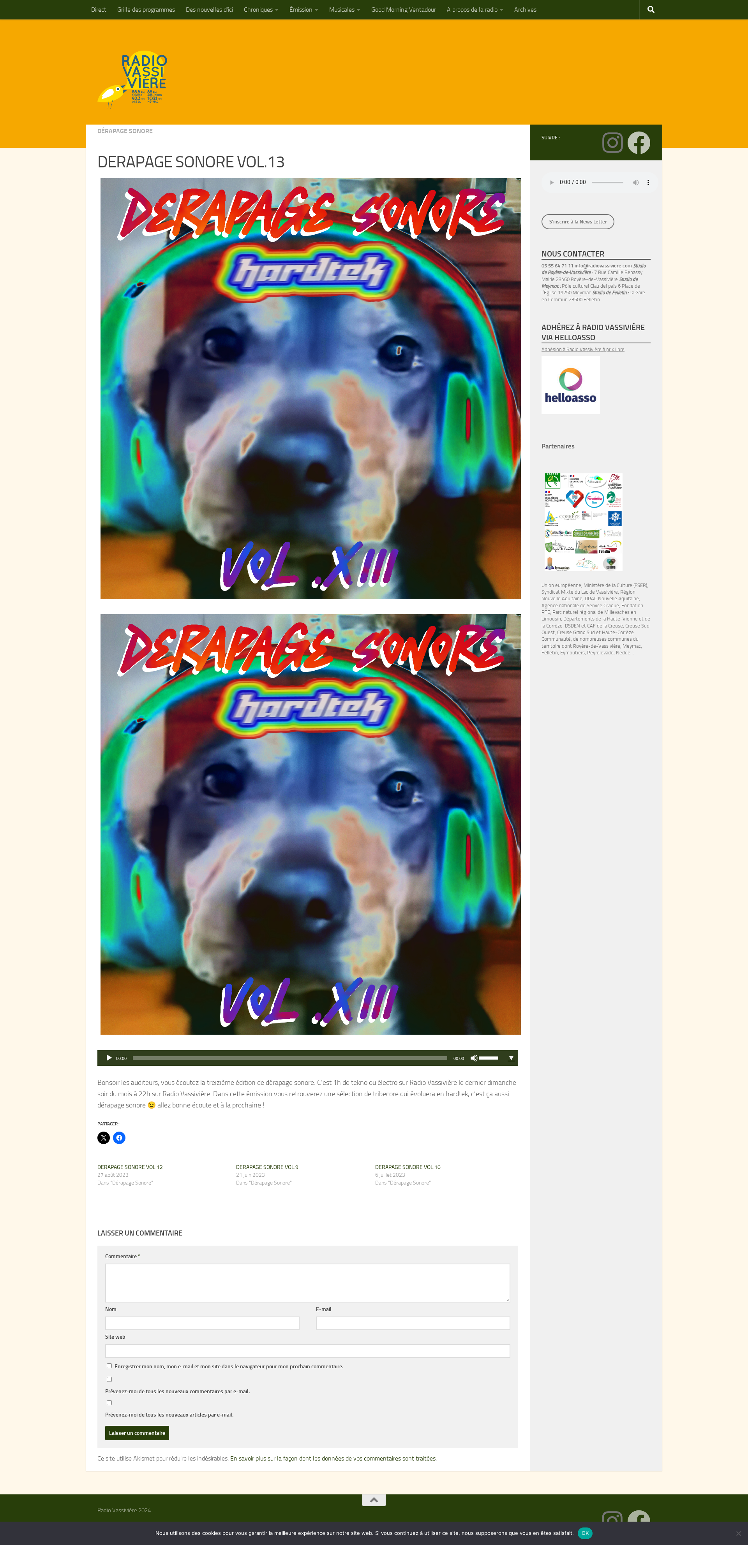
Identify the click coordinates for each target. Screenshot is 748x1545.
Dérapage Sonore (125, 131)
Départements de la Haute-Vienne (600, 619)
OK (585, 1533)
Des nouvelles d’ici (209, 9)
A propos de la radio (472, 9)
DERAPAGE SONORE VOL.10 (408, 1167)
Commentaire (122, 1256)
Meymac (632, 646)
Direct (98, 9)
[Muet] (474, 1058)
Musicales (342, 9)
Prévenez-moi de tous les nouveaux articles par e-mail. (169, 1414)
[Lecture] (109, 1058)
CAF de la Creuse (605, 626)
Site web (115, 1337)
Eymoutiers (572, 653)
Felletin (550, 653)
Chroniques (258, 9)
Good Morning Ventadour (403, 9)
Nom (110, 1309)
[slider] (490, 1057)
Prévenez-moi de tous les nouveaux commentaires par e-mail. (177, 1391)
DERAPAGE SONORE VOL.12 (130, 1167)
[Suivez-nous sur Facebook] (639, 143)
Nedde (623, 653)
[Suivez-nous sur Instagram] (612, 143)
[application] (301, 1058)
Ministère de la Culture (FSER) (615, 585)
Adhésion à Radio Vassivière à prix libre (583, 349)
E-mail (324, 1309)
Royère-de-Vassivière (596, 646)
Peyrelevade (600, 653)
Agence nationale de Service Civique (580, 605)
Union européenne (561, 585)
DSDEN (572, 626)
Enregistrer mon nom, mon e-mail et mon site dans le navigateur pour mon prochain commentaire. (229, 1366)
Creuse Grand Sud (576, 632)
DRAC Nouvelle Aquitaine (612, 598)
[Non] (738, 1533)
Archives (525, 9)
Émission (300, 9)
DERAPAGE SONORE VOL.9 (267, 1167)
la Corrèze (552, 626)
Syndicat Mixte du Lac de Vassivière (580, 592)
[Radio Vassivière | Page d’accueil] (136, 80)
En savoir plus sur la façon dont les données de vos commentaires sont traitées (333, 1458)
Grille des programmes (146, 9)
